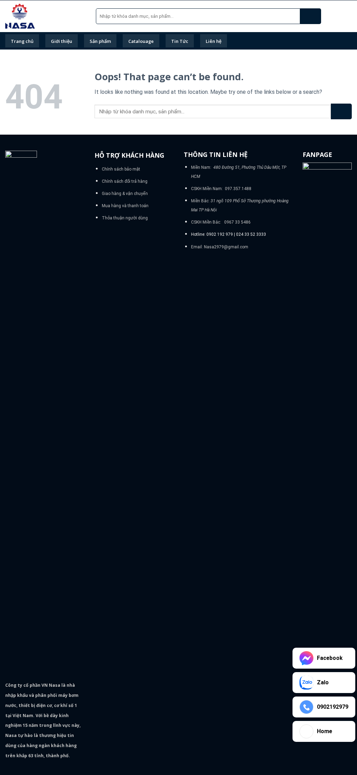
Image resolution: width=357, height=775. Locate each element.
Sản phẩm (100, 41)
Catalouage (141, 41)
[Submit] (310, 16)
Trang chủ (22, 41)
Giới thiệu (61, 41)
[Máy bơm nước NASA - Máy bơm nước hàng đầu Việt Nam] (45, 16)
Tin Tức (179, 41)
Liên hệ (213, 41)
